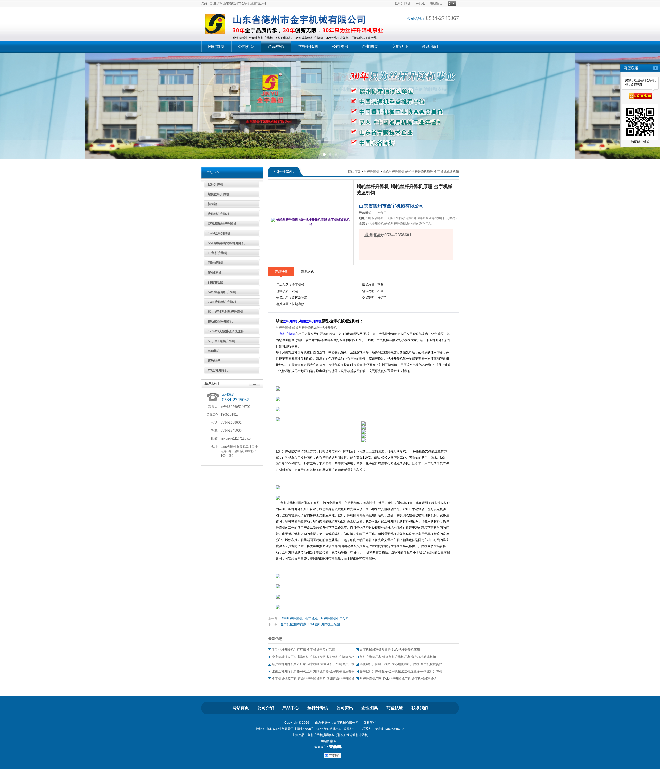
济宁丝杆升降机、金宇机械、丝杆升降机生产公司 (314, 618)
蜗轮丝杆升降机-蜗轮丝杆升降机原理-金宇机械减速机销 (421, 171)
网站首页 (216, 46)
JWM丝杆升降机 (219, 233)
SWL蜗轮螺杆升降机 (222, 292)
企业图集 (370, 46)
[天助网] (330, 746)
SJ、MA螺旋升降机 (221, 341)
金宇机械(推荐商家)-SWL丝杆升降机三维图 (310, 624)
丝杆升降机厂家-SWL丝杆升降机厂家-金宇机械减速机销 (398, 678)
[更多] (254, 384)
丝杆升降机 (402, 3)
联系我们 (430, 46)
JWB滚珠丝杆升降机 (222, 302)
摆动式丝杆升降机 (220, 321)
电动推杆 (214, 351)
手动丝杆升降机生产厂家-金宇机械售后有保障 (303, 650)
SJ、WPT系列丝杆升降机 (225, 312)
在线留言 (436, 3)
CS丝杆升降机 (218, 370)
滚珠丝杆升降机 (218, 214)
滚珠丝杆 (214, 360)
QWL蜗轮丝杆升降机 (222, 223)
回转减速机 (215, 263)
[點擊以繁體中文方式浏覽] (452, 3)
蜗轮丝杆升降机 (310, 321)
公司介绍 (246, 46)
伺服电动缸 (215, 282)
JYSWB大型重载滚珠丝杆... (227, 331)
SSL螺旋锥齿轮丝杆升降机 (226, 243)
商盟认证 (400, 46)
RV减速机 (214, 272)
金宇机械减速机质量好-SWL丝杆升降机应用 (390, 650)
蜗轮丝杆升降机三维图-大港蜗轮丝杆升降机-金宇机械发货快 (401, 664)
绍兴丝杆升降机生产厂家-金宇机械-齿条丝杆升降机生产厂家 (313, 664)
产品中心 (276, 46)
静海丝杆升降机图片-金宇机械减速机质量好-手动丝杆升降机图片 (401, 672)
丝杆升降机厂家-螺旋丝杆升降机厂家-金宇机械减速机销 (398, 657)
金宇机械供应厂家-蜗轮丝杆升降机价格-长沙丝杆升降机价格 (313, 657)
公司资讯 (340, 46)
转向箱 (212, 204)
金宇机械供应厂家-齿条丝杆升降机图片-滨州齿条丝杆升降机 (313, 678)
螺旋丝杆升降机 (218, 194)
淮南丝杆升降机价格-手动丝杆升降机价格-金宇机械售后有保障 (313, 672)
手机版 (420, 3)
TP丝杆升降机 (217, 253)
